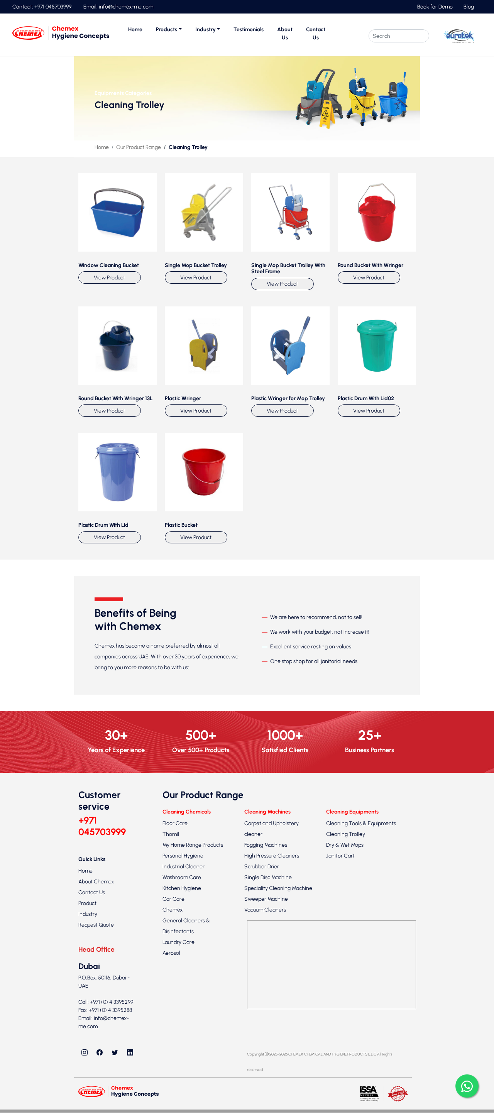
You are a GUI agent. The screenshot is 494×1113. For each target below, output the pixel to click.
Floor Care (175, 823)
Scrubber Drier (261, 866)
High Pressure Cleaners (271, 856)
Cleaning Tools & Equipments (361, 823)
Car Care (173, 899)
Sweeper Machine (266, 899)
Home (135, 29)
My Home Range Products (192, 845)
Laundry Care (178, 942)
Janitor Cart (340, 856)
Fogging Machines (265, 845)
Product (87, 903)
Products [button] (166, 29)
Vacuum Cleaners (265, 910)
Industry (87, 914)
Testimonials (248, 29)
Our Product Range (138, 147)
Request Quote (96, 925)
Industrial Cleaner (183, 866)
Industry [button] (205, 29)
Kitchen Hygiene (181, 888)
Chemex (172, 910)
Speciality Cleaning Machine (278, 888)
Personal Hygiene (182, 856)
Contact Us (315, 33)
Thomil (170, 834)
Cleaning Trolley (345, 834)
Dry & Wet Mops (345, 845)
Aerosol (171, 953)
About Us (285, 33)
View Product (109, 277)
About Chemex (96, 881)
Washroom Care (181, 877)
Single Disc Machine (268, 877)
